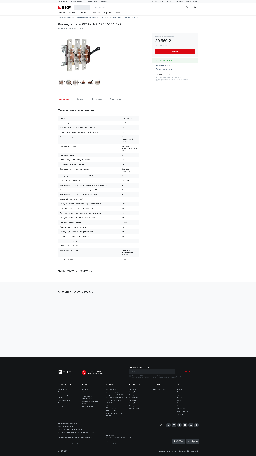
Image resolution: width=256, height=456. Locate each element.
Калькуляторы (96, 13)
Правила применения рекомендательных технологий (74, 437)
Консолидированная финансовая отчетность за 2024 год (76, 432)
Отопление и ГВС (87, 406)
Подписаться (187, 371)
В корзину (69, 344)
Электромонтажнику (77, 1)
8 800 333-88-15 (94, 372)
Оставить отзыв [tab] (115, 99)
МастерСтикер (134, 408)
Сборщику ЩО (63, 1)
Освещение (85, 389)
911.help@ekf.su (160, 81)
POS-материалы (111, 389)
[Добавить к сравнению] (87, 343)
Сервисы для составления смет (116, 405)
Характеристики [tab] (64, 99)
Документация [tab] (97, 99)
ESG (178, 403)
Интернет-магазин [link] (192, 1)
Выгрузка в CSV (111, 410)
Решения (61, 13)
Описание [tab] (80, 99)
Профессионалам (64, 384)
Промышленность (64, 400)
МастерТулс (133, 392)
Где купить (119, 13)
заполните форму (173, 81)
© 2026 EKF (62, 451)
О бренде (180, 389)
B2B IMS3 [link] (170, 1)
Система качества (182, 411)
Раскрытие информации (65, 426)
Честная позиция (182, 406)
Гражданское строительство (67, 403)
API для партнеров (112, 408)
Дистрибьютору (92, 1)
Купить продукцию (159, 389)
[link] (168, 425)
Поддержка (72, 13)
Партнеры (108, 13)
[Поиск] (186, 7)
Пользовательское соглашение (67, 423)
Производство (181, 392)
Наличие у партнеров (165, 69)
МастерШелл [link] (133, 395)
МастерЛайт (133, 403)
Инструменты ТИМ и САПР (114, 395)
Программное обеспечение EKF (116, 397)
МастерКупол (133, 397)
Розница (60, 406)
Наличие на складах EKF (166, 65)
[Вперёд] (200, 323)
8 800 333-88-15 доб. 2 (172, 79)
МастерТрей (133, 400)
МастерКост (133, 389)
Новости (179, 397)
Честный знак (181, 408)
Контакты (180, 414)
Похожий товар (65, 301)
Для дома (103, 1)
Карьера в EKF (181, 395)
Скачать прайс (159, 1)
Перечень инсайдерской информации (69, 429)
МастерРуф (133, 406)
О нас (83, 13)
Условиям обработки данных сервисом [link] (66, 443)
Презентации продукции (113, 392)
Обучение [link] (179, 1)
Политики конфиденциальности (167, 377)
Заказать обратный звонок (95, 373)
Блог (178, 417)
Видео (179, 400)
